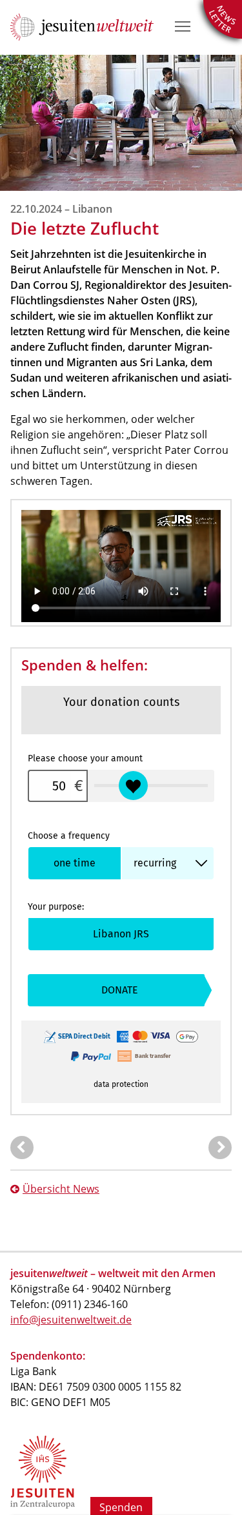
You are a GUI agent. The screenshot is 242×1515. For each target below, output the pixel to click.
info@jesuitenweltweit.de (71, 1320)
